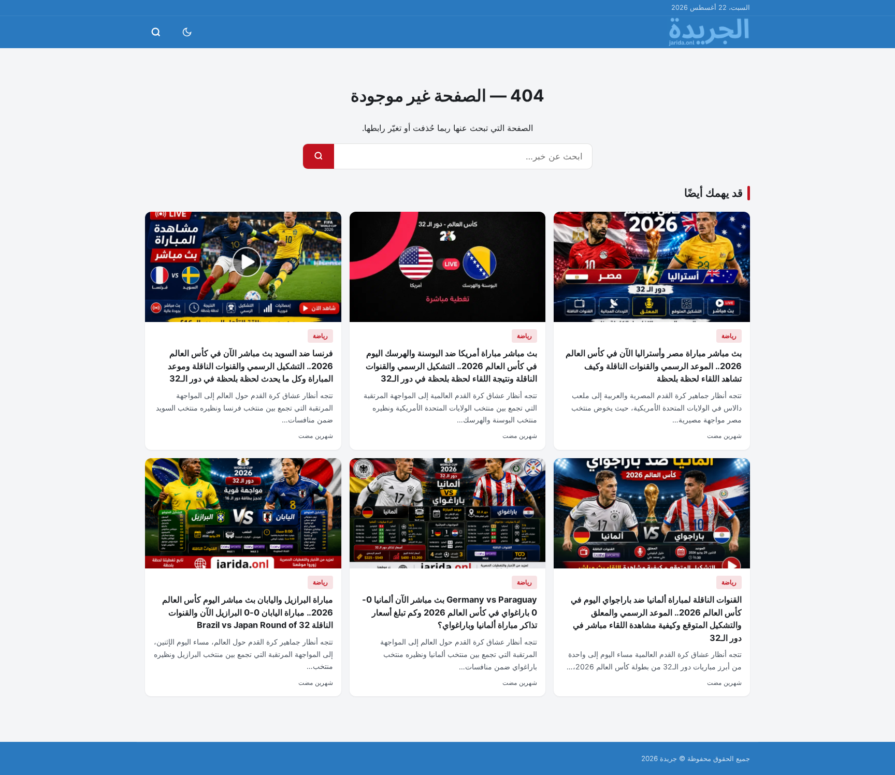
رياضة (729, 336)
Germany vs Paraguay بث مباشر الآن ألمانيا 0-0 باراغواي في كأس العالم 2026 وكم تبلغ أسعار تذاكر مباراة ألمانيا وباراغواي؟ (449, 612)
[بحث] (318, 156)
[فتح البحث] (156, 32)
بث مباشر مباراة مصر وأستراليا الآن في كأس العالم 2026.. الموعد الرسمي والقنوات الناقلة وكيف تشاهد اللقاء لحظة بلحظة (654, 366)
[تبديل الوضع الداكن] (187, 32)
